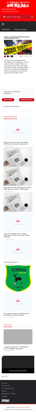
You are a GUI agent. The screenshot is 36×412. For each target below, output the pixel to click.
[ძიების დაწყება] (32, 17)
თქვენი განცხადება (9, 9)
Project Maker (19, 407)
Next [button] (30, 362)
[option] (18, 364)
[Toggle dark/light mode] (11, 56)
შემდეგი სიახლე (26, 99)
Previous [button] (6, 362)
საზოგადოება (16, 91)
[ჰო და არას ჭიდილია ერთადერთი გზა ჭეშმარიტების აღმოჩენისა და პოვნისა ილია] (18, 7)
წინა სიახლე (8, 99)
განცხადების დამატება (10, 11)
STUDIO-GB (27, 407)
